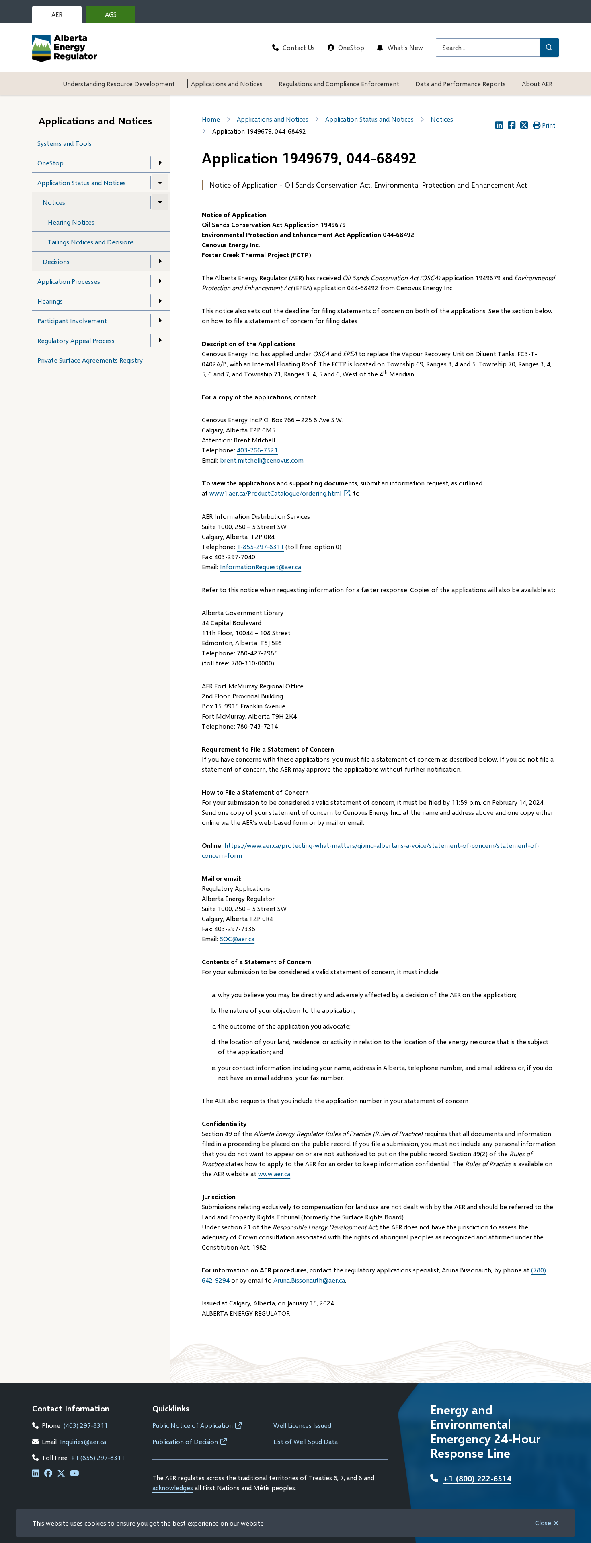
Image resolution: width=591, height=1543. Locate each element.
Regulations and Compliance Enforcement (339, 83)
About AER (537, 83)
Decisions (56, 261)
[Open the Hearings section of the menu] (160, 301)
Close (543, 1522)
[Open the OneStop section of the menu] (160, 163)
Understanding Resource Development (119, 83)
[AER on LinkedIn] (35, 1473)
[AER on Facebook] (48, 1473)
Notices (54, 202)
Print (549, 125)
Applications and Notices (227, 83)
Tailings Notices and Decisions (91, 242)
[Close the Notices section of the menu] (160, 202)
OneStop (351, 47)
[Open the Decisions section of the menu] (160, 261)
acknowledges (172, 1487)
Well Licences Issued (302, 1425)
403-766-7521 (257, 450)
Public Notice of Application (197, 1425)
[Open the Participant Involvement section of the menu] (160, 320)
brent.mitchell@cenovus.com (262, 460)
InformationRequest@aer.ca (260, 566)
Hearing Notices (71, 222)
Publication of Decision (189, 1441)
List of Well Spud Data (305, 1441)
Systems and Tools (64, 143)
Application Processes (68, 281)
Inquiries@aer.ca (83, 1441)
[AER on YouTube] (74, 1473)
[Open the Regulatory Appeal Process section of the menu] (160, 340)
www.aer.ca (274, 1173)
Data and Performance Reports (460, 83)
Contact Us (299, 47)
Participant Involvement (72, 320)
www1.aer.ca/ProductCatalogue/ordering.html (279, 493)
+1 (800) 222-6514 (477, 1478)
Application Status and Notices (81, 182)
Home (211, 119)
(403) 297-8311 (86, 1425)
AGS (117, 16)
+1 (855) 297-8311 (98, 1457)
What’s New (405, 47)
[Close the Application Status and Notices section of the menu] (160, 182)
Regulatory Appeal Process (76, 340)
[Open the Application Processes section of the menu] (160, 281)
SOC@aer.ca (237, 938)
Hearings (50, 301)
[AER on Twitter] (61, 1473)
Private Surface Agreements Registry (90, 360)
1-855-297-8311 (260, 546)
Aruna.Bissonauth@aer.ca (309, 1280)
